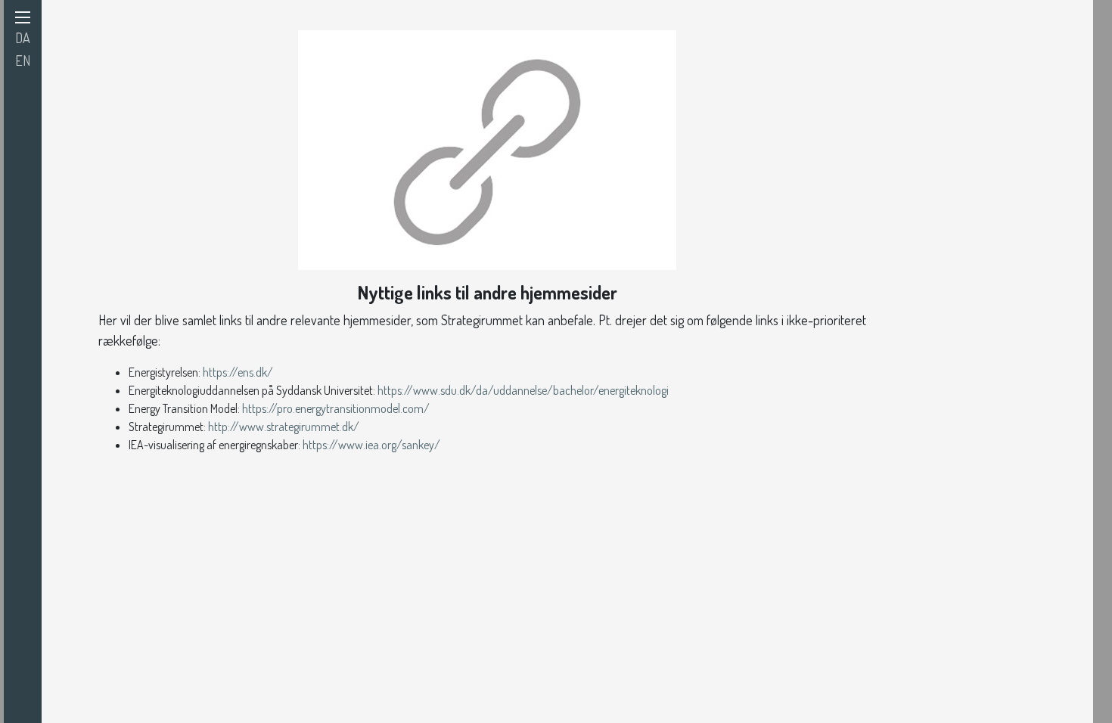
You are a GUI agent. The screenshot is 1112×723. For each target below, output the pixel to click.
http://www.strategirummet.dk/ (283, 426)
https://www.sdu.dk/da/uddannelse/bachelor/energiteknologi (524, 390)
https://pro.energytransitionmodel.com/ (336, 408)
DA (22, 37)
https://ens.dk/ (238, 372)
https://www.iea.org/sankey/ (371, 444)
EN (22, 60)
